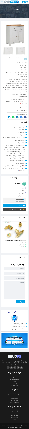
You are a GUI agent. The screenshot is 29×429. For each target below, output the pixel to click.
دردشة (20, 205)
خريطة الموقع (14, 398)
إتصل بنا (14, 419)
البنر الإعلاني (14, 383)
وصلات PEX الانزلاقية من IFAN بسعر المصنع (15, 241)
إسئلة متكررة (14, 411)
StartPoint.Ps (18, 427)
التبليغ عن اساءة (21, 111)
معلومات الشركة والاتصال (14, 394)
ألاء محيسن (17, 183)
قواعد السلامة (14, 413)
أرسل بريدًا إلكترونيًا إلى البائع (15, 210)
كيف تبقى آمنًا (14, 415)
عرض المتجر (21, 193)
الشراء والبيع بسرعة (14, 379)
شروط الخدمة (14, 400)
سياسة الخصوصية (14, 402)
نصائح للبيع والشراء (14, 377)
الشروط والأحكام (14, 417)
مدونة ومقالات (14, 396)
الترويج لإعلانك (14, 385)
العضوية (15, 381)
